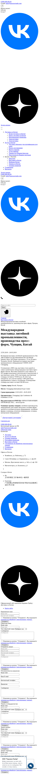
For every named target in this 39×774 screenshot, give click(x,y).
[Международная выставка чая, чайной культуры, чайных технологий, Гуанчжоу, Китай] (3, 351)
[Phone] (2, 298)
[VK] (19, 527)
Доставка (8, 435)
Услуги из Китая (10, 436)
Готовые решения (11, 438)
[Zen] (19, 123)
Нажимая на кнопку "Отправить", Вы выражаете (19, 618)
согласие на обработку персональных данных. (16, 619)
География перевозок (12, 440)
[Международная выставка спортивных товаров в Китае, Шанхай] (2, 351)
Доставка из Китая (11, 132)
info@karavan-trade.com (14, 3)
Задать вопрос (5, 125)
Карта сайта (9, 608)
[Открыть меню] (1, 127)
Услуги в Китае (10, 142)
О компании (9, 167)
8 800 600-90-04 (6, 1)
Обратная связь (6, 429)
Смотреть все (5, 421)
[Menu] (5, 312)
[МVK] (19, 49)
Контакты (8, 169)
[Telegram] (19, 86)
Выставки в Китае (11, 442)
